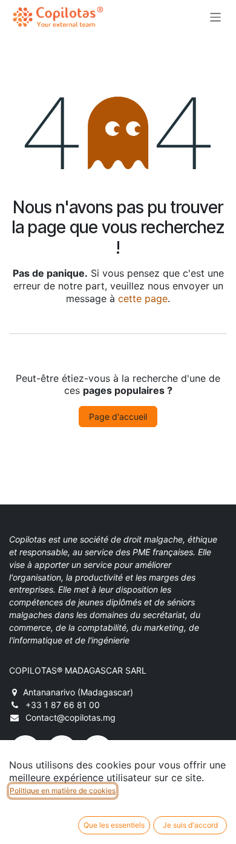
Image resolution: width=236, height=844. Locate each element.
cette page (143, 298)
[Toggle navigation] (216, 16)
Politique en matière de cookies (63, 790)
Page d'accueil (118, 416)
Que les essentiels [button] (114, 825)
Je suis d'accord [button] (190, 825)
